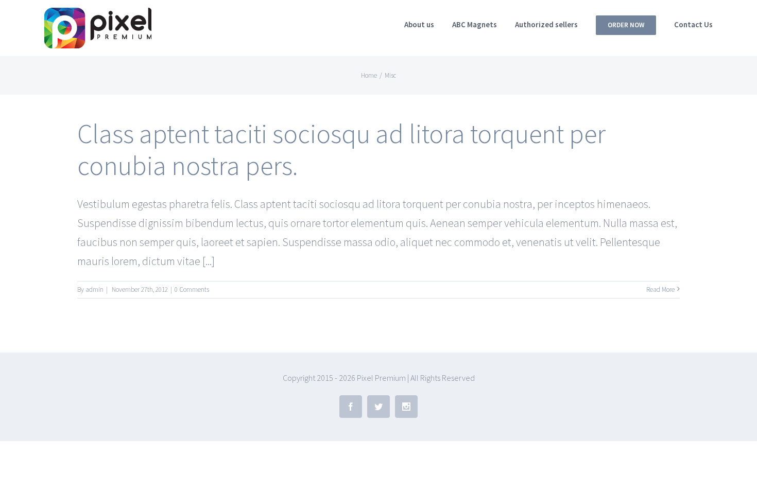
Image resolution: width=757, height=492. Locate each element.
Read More (660, 289)
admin (94, 289)
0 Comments (192, 289)
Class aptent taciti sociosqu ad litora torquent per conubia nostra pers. (341, 149)
